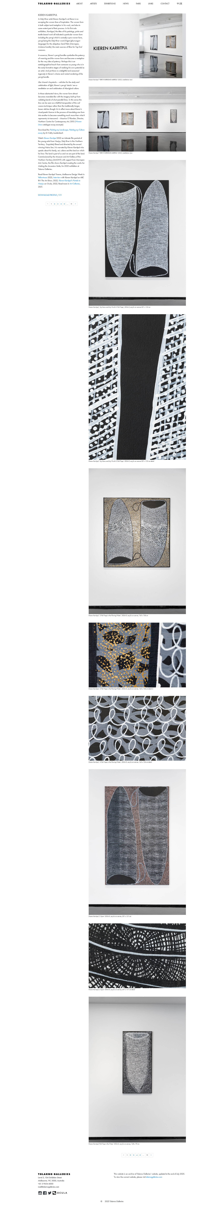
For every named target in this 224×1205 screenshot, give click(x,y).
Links (150, 3)
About (79, 3)
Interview (57, 177)
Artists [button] (93, 3)
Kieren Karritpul (50, 138)
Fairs (138, 3)
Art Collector (75, 183)
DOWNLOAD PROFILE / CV (50, 195)
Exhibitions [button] (110, 3)
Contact (165, 3)
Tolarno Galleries (54, 3)
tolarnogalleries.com (154, 1177)
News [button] (126, 3)
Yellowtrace (42, 177)
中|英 (179, 3)
